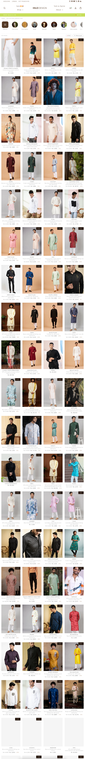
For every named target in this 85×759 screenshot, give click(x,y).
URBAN (14, 1)
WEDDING (6, 1)
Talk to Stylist (59, 6)
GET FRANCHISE (23, 1)
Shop (19, 10)
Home (3, 18)
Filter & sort (79, 35)
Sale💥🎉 (20, 6)
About (59, 10)
